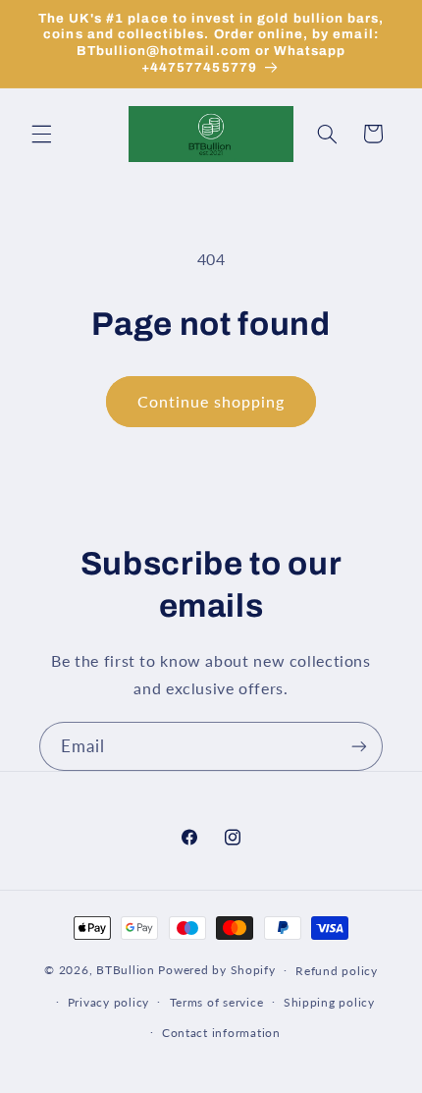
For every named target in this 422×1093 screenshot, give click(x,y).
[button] (41, 133)
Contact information (221, 1032)
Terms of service (217, 1002)
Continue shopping (211, 401)
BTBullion (125, 969)
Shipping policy (329, 1002)
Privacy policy (108, 1002)
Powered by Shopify (216, 969)
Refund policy (336, 970)
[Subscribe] (359, 746)
